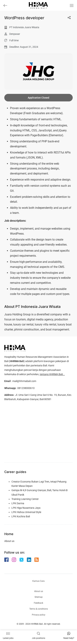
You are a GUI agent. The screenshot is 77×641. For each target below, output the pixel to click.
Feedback (38, 603)
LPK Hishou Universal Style (26, 512)
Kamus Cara (38, 581)
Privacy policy (38, 615)
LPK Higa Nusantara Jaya (25, 507)
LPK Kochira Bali (20, 516)
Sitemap (39, 597)
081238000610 (26, 388)
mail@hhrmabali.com (24, 381)
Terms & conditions (38, 609)
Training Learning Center (25, 499)
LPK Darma (17, 503)
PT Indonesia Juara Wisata (24, 27)
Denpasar (14, 33)
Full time (14, 40)
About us (9, 541)
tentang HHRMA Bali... (52, 374)
